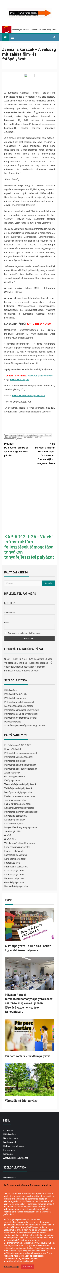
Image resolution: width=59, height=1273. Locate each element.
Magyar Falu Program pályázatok (20, 827)
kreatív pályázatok (25, 437)
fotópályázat (10, 437)
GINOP (7, 835)
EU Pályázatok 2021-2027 (17, 745)
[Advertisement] (29, 500)
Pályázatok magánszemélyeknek (20, 753)
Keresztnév (9, 603)
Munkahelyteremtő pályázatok (19, 807)
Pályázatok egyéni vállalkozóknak (21, 812)
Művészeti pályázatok (15, 815)
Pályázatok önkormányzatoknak (20, 764)
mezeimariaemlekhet (22, 395)
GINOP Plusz (11, 839)
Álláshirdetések (12, 772)
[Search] (54, 37)
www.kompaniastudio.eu (41, 375)
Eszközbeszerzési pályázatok (19, 796)
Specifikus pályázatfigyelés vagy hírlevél (24, 725)
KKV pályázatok (12, 780)
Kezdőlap (8, 1130)
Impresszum (9, 1150)
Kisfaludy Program (13, 823)
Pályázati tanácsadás (15, 698)
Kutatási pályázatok (14, 874)
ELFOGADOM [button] (27, 1267)
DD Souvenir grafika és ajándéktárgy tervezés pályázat (16, 449)
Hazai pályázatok (12, 749)
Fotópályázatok (12, 862)
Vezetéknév (9, 612)
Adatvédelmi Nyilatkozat (15, 1158)
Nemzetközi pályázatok (16, 886)
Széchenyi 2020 (12, 831)
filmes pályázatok (17, 435)
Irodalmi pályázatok (14, 870)
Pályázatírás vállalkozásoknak (19, 702)
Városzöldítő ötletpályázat (22, 1100)
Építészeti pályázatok (15, 859)
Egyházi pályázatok (14, 851)
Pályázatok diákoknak (15, 761)
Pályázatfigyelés (12, 721)
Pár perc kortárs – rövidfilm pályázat (27, 1056)
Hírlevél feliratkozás (13, 1146)
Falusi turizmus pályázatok (17, 804)
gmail (37, 395)
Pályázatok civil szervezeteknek (20, 768)
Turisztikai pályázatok (15, 800)
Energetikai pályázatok (15, 855)
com (43, 395)
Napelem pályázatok (14, 878)
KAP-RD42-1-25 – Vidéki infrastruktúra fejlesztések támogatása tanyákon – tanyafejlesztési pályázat (29, 546)
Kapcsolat (8, 1154)
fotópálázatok (45, 435)
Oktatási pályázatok (14, 882)
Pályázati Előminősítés (15, 694)
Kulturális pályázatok (14, 819)
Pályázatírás (10, 690)
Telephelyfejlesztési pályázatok (20, 784)
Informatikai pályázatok (16, 866)
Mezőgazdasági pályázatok (18, 792)
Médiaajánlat (9, 1142)
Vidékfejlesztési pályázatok (18, 788)
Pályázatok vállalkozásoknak (18, 757)
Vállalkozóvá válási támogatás (19, 843)
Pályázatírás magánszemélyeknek (21, 710)
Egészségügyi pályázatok (17, 847)
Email (6, 622)
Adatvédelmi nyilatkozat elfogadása (24, 633)
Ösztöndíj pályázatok (14, 776)
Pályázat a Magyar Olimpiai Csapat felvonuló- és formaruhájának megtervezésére (45, 453)
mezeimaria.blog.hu (19, 379)
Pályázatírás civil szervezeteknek (21, 714)
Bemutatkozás (10, 1138)
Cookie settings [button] (11, 1266)
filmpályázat (32, 435)
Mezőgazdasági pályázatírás (18, 706)
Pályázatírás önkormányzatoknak (20, 717)
